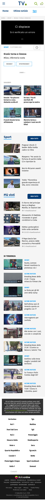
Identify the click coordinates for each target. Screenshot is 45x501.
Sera (33, 445)
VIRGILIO (13, 480)
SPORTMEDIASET (24, 64)
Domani (33, 466)
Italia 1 (12, 466)
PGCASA (6, 482)
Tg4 (32, 419)
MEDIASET (9, 64)
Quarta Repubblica (12, 450)
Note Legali (17, 487)
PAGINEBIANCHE (15, 482)
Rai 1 (12, 424)
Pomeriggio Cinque (12, 461)
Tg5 (32, 430)
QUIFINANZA (14, 484)
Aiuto (30, 489)
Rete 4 (12, 445)
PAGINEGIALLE (21, 480)
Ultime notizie (21, 11)
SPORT (9, 18)
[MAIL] (42, 3)
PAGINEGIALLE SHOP (34, 480)
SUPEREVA (31, 484)
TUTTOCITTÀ (25, 482)
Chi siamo (9, 487)
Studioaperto (33, 440)
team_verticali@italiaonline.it (16, 410)
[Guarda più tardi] (37, 47)
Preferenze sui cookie (19, 489)
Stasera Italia (12, 440)
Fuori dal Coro (12, 430)
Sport (35, 11)
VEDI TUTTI (34, 138)
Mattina (33, 424)
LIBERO (6, 480)
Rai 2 (12, 435)
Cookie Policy (35, 487)
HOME (3, 18)
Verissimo (12, 419)
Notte (33, 456)
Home (5, 11)
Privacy (26, 487)
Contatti (14, 472)
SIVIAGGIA (38, 482)
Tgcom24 (32, 450)
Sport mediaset (33, 461)
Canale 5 (12, 456)
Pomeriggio (33, 435)
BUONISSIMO (23, 484)
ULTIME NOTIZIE (30, 274)
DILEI (32, 482)
